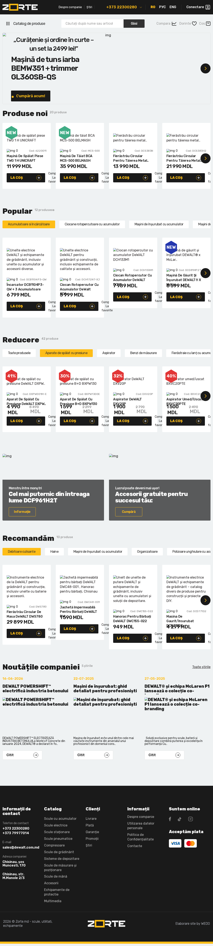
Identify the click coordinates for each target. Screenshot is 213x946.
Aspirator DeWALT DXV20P (127, 401)
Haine (54, 552)
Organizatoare (147, 552)
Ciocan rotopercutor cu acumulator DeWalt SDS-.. (79, 288)
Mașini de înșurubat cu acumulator (159, 224)
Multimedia (52, 901)
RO (153, 7)
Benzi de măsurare (143, 353)
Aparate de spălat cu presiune (66, 353)
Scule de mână (55, 876)
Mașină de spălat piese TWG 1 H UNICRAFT (25, 158)
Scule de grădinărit (59, 852)
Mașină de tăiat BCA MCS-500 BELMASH (76, 158)
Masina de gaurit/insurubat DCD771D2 (180, 619)
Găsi (134, 23)
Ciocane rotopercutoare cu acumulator (92, 224)
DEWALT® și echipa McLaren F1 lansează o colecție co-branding (177, 689)
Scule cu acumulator (60, 819)
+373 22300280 (121, 7)
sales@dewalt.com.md (20, 847)
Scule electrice (55, 825)
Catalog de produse (29, 23)
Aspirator (108, 353)
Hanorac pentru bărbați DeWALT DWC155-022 (132, 618)
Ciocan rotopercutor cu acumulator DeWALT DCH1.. (132, 278)
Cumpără (128, 512)
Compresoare (54, 845)
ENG (173, 7)
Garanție (92, 832)
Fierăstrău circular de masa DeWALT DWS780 (24, 614)
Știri (89, 7)
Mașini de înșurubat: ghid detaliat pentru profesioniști (105, 688)
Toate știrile (201, 667)
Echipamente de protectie (56, 892)
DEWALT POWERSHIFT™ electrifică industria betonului (35, 688)
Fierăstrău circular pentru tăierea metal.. (131, 158)
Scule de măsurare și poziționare (60, 867)
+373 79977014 (15, 833)
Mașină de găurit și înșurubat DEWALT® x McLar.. (183, 278)
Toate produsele (19, 353)
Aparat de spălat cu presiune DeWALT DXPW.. (26, 401)
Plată (90, 825)
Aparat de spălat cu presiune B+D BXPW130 (78, 401)
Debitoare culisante (21, 552)
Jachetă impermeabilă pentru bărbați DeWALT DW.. (78, 610)
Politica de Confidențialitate (140, 837)
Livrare (91, 819)
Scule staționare (57, 832)
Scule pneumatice (58, 839)
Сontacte (134, 846)
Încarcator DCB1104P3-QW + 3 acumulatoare (25, 287)
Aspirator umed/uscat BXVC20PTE (184, 401)
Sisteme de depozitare (61, 859)
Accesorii (51, 883)
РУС (162, 7)
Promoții (92, 839)
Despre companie (70, 7)
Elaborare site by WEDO (193, 924)
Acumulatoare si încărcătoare (29, 224)
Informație (22, 512)
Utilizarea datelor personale (140, 825)
